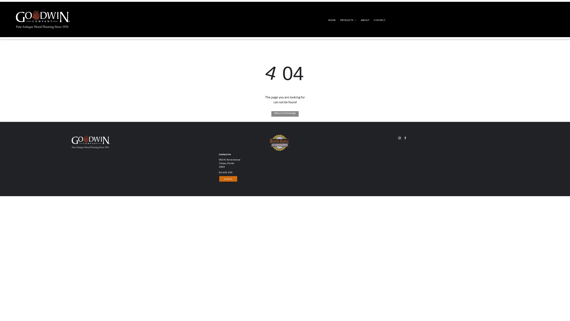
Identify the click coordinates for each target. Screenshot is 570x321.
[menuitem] (332, 20)
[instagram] (400, 138)
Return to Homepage (285, 112)
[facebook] (405, 138)
